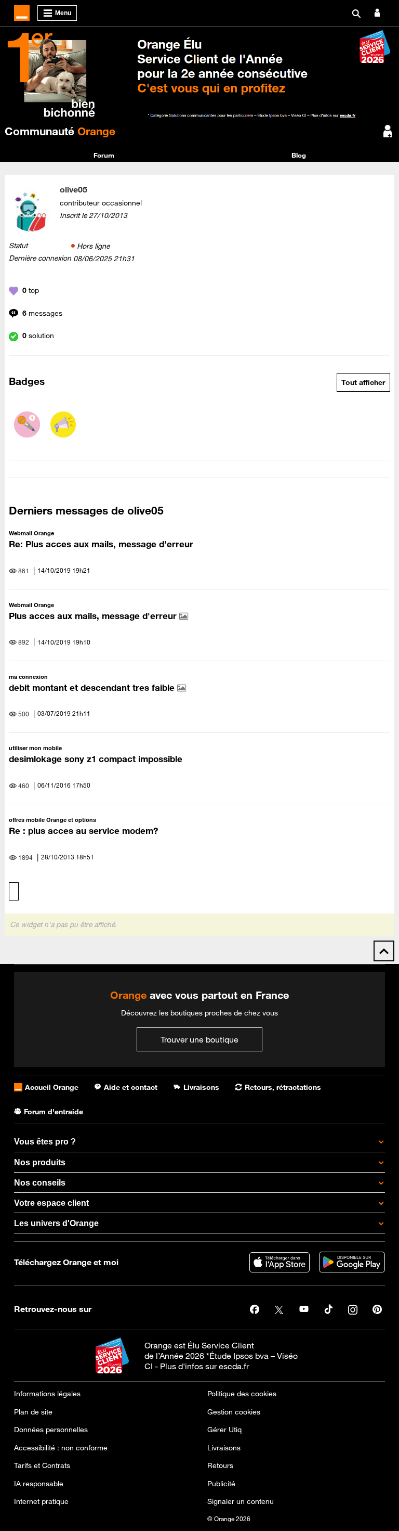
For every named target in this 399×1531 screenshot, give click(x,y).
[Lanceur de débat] (63, 424)
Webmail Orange (31, 533)
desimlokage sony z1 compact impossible (95, 759)
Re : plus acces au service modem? (83, 831)
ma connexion (28, 676)
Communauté (60, 131)
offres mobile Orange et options (52, 820)
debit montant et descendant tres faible (93, 687)
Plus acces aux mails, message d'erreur (94, 616)
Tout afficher (363, 382)
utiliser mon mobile (35, 748)
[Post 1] (27, 424)
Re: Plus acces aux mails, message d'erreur (101, 544)
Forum (104, 155)
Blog (298, 155)
